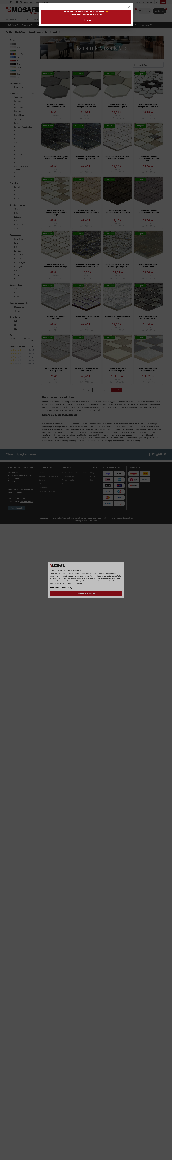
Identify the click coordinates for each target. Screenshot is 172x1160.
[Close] (129, 6)
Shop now (88, 20)
